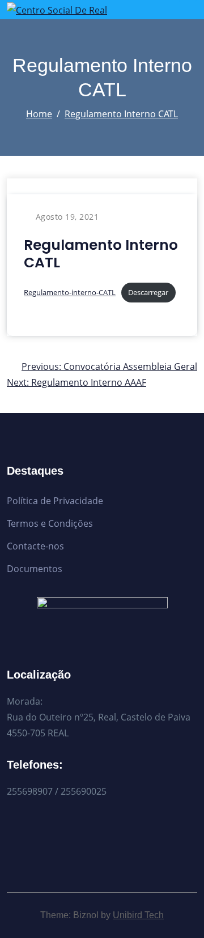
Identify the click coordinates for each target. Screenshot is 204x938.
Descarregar (148, 292)
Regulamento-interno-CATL (70, 292)
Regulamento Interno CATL (121, 114)
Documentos (34, 568)
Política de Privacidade (55, 500)
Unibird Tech (138, 915)
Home (39, 114)
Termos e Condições (50, 523)
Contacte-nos (35, 546)
